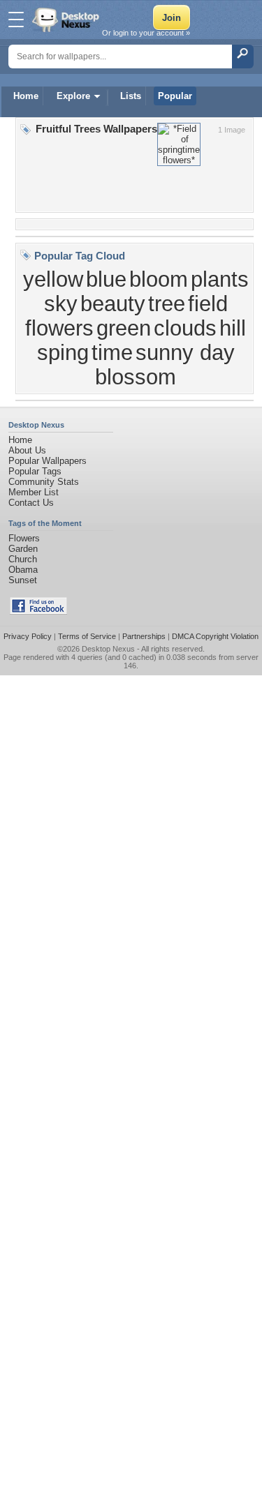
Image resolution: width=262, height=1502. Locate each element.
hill (232, 328)
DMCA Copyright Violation (215, 636)
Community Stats (43, 481)
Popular (175, 96)
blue (106, 279)
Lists (130, 96)
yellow (53, 279)
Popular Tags (34, 471)
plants (220, 279)
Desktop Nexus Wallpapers (67, 19)
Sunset (22, 580)
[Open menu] (16, 19)
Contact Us (31, 502)
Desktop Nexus (108, 649)
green (123, 328)
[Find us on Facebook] (38, 611)
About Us (27, 450)
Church (22, 559)
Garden (23, 548)
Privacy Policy (27, 636)
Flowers (24, 538)
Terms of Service (87, 636)
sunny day (185, 352)
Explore (73, 96)
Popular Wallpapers (47, 461)
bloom (158, 279)
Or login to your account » (146, 33)
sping (63, 352)
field (208, 303)
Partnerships (144, 636)
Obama (23, 569)
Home (25, 96)
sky (61, 303)
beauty (112, 303)
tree (166, 303)
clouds (185, 328)
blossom (135, 377)
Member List (33, 492)
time (112, 352)
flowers (59, 328)
